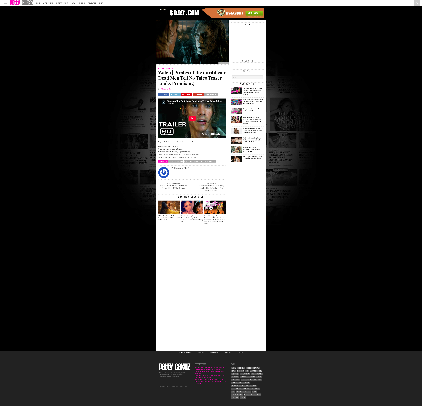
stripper (253, 386)
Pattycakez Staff (166, 89)
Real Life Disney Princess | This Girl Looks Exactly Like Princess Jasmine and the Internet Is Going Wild (192, 219)
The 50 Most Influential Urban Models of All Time (209, 379)
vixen (246, 386)
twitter (252, 395)
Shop (101, 3)
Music (246, 395)
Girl (260, 371)
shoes (254, 392)
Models (249, 368)
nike (233, 392)
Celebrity (243, 377)
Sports (242, 398)
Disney (186, 161)
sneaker (234, 383)
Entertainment (62, 3)
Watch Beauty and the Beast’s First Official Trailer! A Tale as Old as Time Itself (169, 218)
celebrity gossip (237, 395)
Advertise (92, 3)
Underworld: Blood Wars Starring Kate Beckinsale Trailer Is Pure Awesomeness (211, 188)
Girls (73, 3)
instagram (256, 368)
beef (253, 374)
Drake (260, 380)
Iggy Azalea (247, 392)
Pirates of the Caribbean (207, 161)
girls (233, 371)
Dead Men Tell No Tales (176, 161)
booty (259, 395)
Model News (241, 368)
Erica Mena (235, 398)
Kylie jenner (255, 389)
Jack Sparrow (194, 161)
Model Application (185, 352)
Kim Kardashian (245, 374)
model (234, 368)
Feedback (201, 352)
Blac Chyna (251, 377)
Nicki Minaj (240, 371)
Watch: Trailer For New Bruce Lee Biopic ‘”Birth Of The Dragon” (173, 187)
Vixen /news (246, 389)
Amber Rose (253, 371)
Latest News (48, 3)
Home (38, 3)
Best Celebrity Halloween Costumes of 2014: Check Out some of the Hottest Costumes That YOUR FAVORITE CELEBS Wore (214, 220)
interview (259, 374)
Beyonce (247, 383)
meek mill (239, 392)
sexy (247, 371)
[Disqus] (192, 256)
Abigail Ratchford (237, 386)
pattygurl (235, 377)
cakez (243, 380)
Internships (228, 352)
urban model (236, 380)
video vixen (235, 374)
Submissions (214, 352)
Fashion (82, 3)
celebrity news (251, 380)
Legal (241, 352)
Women (241, 383)
